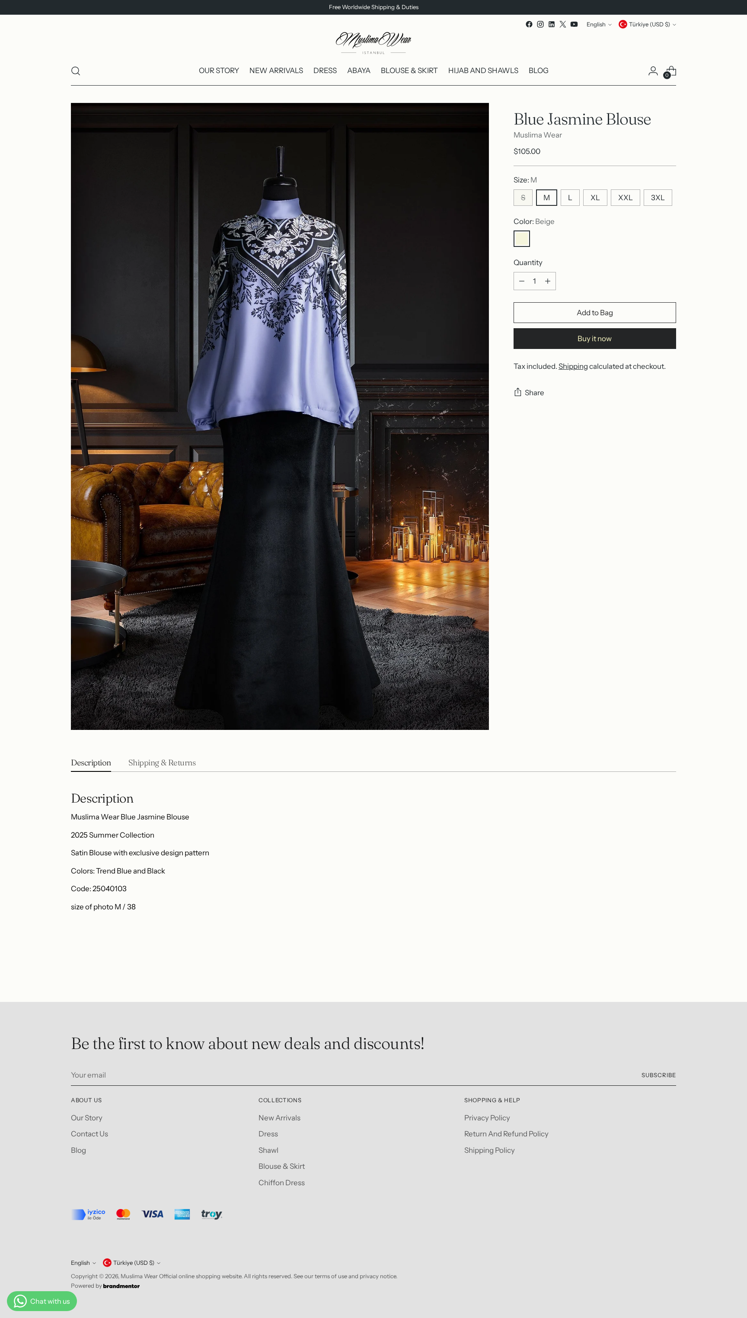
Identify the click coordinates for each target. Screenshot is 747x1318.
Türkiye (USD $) (649, 24)
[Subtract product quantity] (522, 281)
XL (595, 197)
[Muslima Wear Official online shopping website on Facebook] (529, 24)
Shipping (573, 366)
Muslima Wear (538, 134)
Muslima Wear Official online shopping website (181, 1276)
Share (534, 392)
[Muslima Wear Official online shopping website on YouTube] (574, 24)
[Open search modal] (75, 71)
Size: (525, 180)
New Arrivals (279, 1117)
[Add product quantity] (547, 281)
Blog (78, 1150)
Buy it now (595, 338)
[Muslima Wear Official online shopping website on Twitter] (563, 24)
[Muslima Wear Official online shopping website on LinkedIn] (551, 24)
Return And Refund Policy (506, 1133)
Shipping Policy (489, 1150)
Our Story (86, 1117)
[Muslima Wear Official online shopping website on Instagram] (540, 24)
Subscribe (659, 1075)
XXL (625, 197)
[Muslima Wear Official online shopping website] (373, 43)
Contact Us (89, 1133)
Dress (268, 1133)
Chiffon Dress (282, 1182)
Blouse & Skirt (282, 1166)
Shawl (268, 1150)
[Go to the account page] (653, 71)
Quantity (528, 262)
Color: (534, 221)
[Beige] (522, 238)
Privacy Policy (487, 1117)
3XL (658, 197)
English (596, 24)
